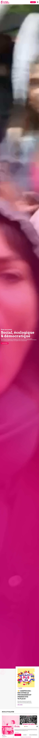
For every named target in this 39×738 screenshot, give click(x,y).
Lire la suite (20, 704)
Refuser (24, 734)
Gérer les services (17, 732)
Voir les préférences (33, 734)
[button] (37, 726)
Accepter (18, 734)
